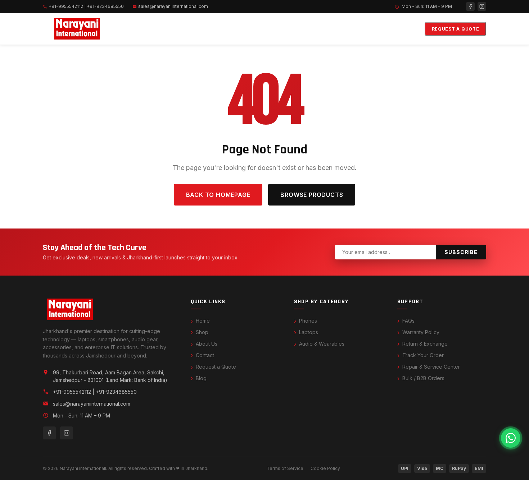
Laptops (308, 332)
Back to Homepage (218, 194)
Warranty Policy (420, 332)
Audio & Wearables (321, 344)
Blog (201, 378)
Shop (202, 332)
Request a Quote (455, 29)
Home (203, 321)
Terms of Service (285, 468)
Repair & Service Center (431, 367)
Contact (205, 355)
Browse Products (311, 194)
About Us (206, 344)
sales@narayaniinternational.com (173, 6)
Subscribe (461, 252)
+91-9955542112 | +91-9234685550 (86, 6)
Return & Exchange (425, 344)
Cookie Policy (325, 468)
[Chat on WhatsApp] (510, 438)
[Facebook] (470, 6)
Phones (308, 321)
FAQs (408, 321)
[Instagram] (482, 6)
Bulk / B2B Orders (423, 378)
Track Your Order (423, 355)
